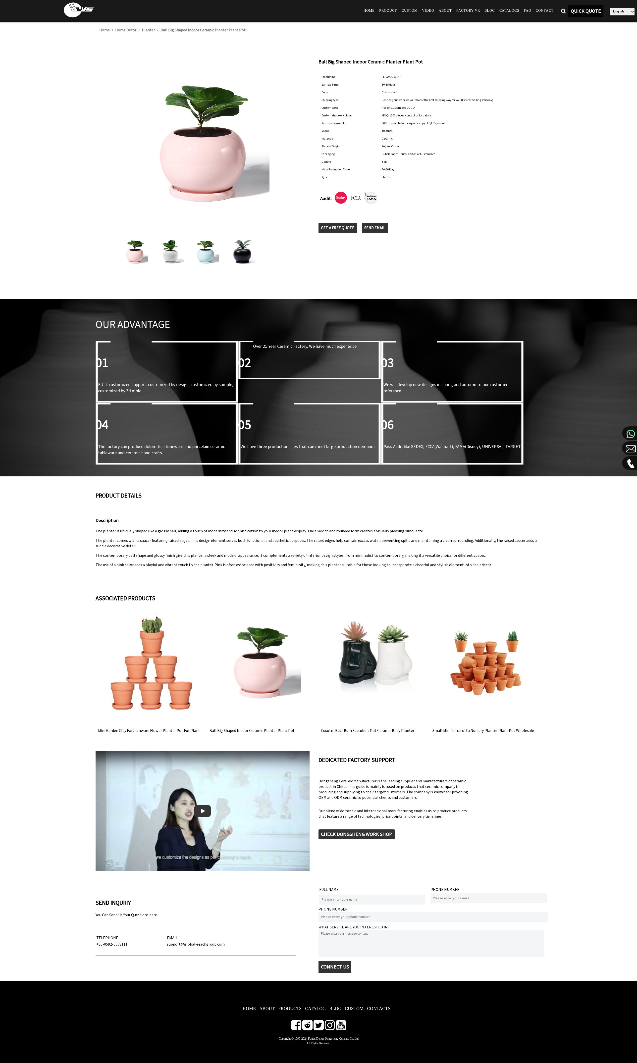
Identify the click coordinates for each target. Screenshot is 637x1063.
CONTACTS (378, 1008)
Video (428, 10)
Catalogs (509, 10)
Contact (545, 10)
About (445, 10)
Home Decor (125, 30)
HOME (249, 1008)
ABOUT (267, 1008)
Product (388, 10)
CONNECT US (335, 966)
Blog (489, 10)
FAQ (527, 10)
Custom (410, 10)
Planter (148, 30)
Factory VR (468, 10)
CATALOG (315, 1008)
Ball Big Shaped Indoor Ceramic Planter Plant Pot (203, 30)
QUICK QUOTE (586, 11)
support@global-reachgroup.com (196, 944)
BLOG (335, 1008)
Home (369, 10)
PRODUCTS (290, 1008)
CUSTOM (354, 1008)
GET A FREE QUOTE (337, 228)
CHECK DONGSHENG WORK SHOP (356, 834)
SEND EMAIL (374, 228)
